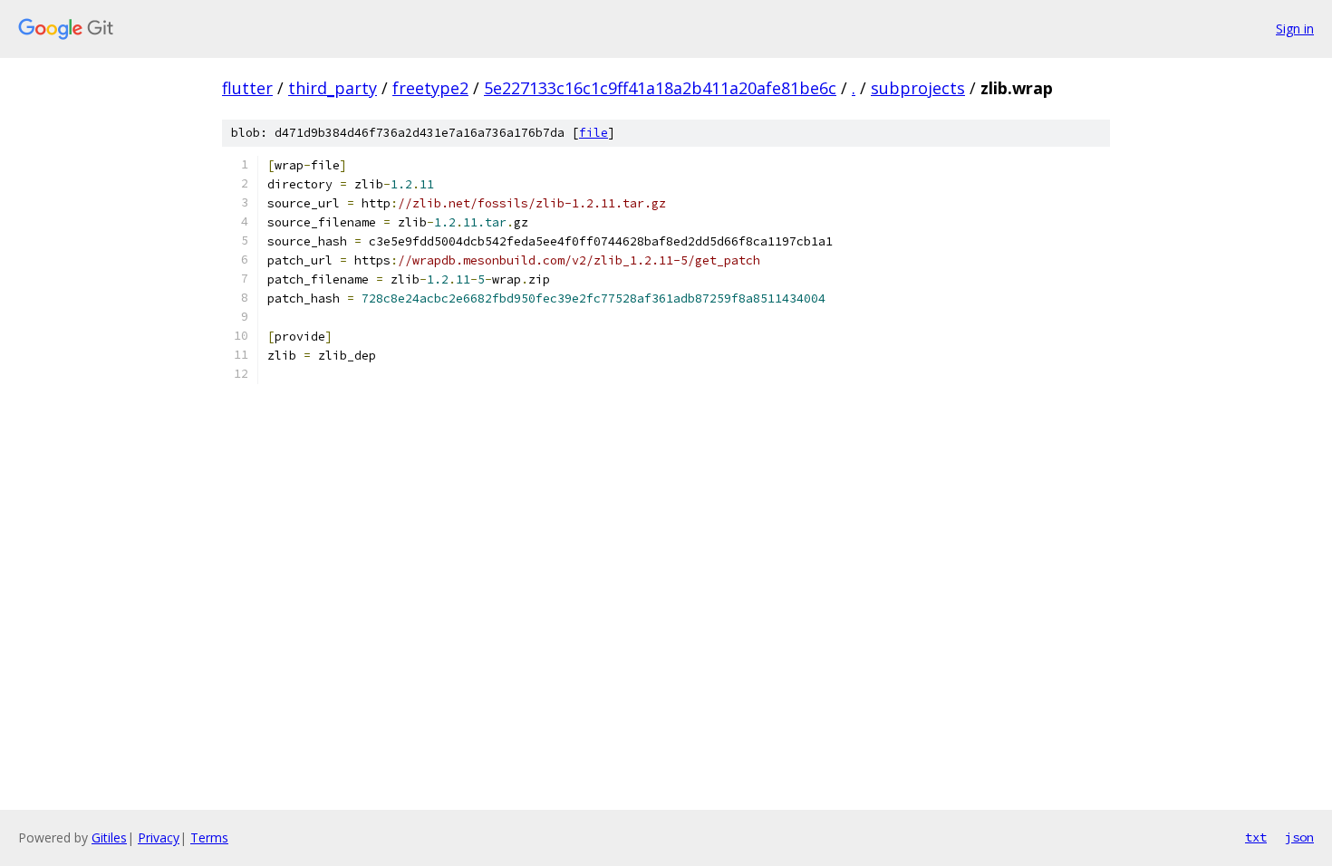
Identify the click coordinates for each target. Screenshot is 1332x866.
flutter (247, 88)
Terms (209, 837)
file (593, 132)
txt (1256, 837)
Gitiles (109, 837)
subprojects (918, 88)
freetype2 (430, 88)
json (1299, 837)
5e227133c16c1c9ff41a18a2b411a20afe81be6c (660, 88)
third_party (332, 88)
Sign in (1295, 28)
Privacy (158, 837)
